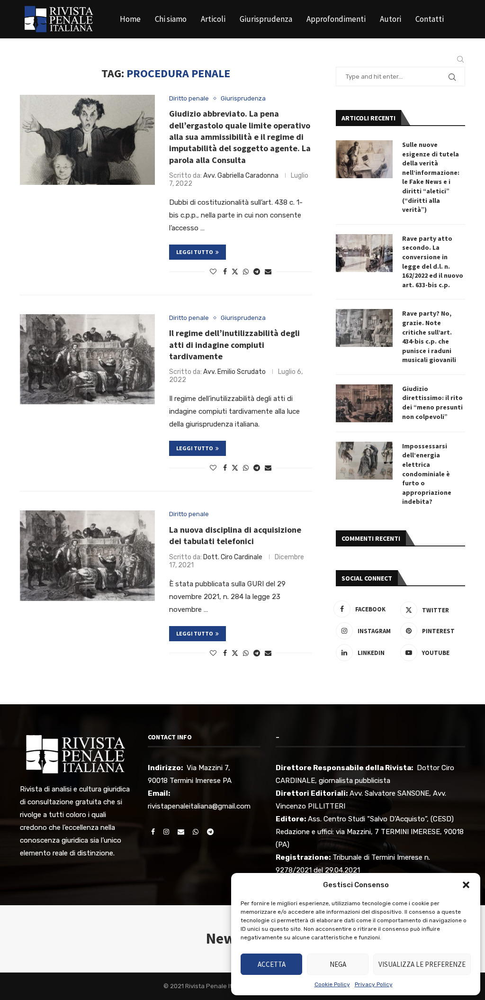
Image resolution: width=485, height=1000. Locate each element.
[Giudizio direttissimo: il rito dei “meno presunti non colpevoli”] (364, 403)
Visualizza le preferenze (422, 964)
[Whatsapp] (429, 59)
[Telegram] (440, 59)
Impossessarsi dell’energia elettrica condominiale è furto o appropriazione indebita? (426, 474)
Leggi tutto (194, 251)
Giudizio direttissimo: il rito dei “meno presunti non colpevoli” (432, 402)
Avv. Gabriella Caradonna (240, 176)
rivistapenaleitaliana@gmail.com (199, 806)
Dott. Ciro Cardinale (232, 557)
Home (130, 19)
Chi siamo (171, 19)
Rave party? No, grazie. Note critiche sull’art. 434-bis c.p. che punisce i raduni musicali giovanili (429, 336)
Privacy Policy (374, 984)
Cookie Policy (332, 984)
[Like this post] (213, 272)
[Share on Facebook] (225, 272)
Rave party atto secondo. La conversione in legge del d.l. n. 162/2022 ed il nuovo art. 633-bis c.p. (432, 261)
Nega (338, 964)
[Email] (418, 59)
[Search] (460, 59)
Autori (390, 19)
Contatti (429, 19)
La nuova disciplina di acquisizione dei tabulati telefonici (235, 535)
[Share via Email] (268, 272)
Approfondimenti (336, 19)
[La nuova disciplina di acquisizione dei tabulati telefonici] (87, 555)
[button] (466, 885)
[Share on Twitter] (235, 271)
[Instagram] (407, 59)
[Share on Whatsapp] (246, 272)
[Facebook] (398, 59)
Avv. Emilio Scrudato (234, 372)
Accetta (272, 964)
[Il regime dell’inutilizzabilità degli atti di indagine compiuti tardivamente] (87, 359)
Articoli (213, 19)
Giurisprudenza (266, 19)
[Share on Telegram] (256, 272)
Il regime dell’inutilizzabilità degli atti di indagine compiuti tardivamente (234, 344)
